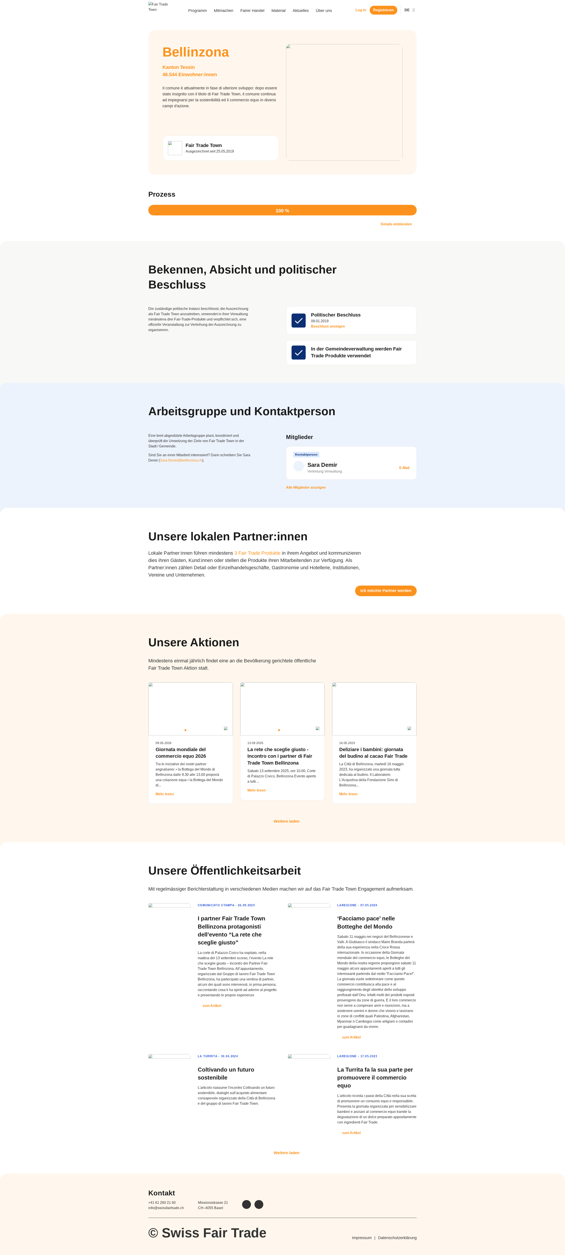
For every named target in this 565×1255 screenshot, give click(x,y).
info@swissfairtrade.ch (166, 1208)
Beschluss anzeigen (328, 326)
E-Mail (403, 468)
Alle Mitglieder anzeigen (306, 487)
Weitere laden (286, 821)
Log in (361, 10)
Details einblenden (396, 224)
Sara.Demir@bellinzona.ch (181, 460)
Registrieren (383, 10)
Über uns (324, 10)
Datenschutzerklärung (397, 1238)
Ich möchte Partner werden (385, 590)
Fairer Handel (252, 10)
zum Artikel (212, 1006)
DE (407, 10)
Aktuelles (301, 10)
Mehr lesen (165, 794)
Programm (197, 10)
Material (278, 10)
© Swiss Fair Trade (207, 1232)
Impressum (362, 1238)
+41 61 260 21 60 (162, 1202)
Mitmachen (223, 10)
